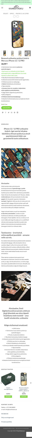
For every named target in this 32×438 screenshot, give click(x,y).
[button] (2, 8)
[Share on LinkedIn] (17, 112)
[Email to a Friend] (11, 112)
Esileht (5, 13)
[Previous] (3, 34)
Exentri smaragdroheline (8, 388)
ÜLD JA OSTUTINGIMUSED (22, 428)
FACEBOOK (4, 413)
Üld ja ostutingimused (7, 417)
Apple (12, 13)
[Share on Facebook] (5, 112)
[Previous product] (17, 16)
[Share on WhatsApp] (2, 112)
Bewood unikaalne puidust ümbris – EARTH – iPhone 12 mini (24, 390)
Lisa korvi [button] (8, 396)
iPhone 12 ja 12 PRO (22, 13)
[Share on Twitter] (8, 112)
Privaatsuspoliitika (6, 421)
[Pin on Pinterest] (14, 112)
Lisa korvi (6, 107)
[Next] (28, 34)
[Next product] (14, 16)
